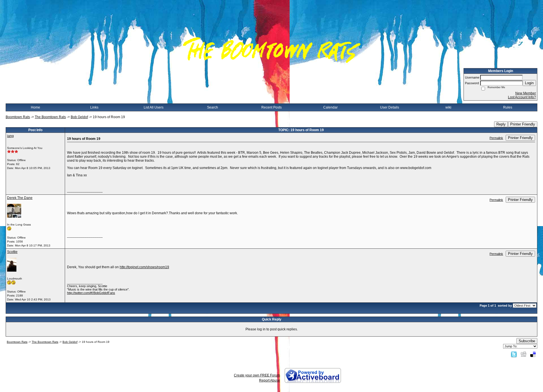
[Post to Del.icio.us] (533, 354)
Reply (501, 124)
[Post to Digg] (523, 354)
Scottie (12, 252)
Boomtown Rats (18, 117)
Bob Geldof (79, 117)
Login (529, 83)
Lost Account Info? (522, 97)
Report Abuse (269, 380)
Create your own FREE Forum (257, 375)
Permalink (496, 138)
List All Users (153, 107)
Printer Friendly (522, 124)
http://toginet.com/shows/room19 (144, 267)
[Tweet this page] (513, 354)
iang (10, 136)
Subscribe (527, 341)
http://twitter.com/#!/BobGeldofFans (91, 292)
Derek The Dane (20, 198)
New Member (525, 93)
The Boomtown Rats (50, 117)
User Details (389, 107)
